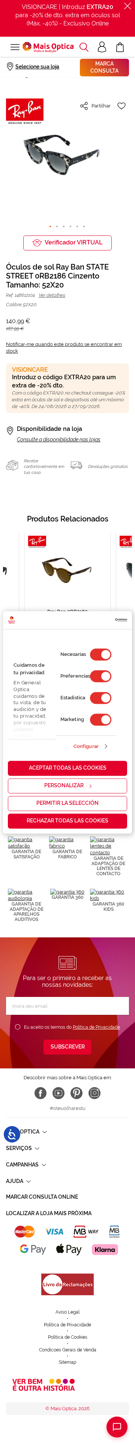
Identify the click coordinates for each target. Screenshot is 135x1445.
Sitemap (67, 1362)
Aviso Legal (68, 1312)
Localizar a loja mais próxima (49, 1213)
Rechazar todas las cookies (67, 821)
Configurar (86, 746)
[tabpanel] (67, 590)
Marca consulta (104, 67)
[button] (84, 47)
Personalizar (64, 786)
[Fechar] (127, 6)
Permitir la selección (67, 803)
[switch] (100, 676)
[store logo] (48, 47)
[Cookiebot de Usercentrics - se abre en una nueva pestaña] (95, 620)
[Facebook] (41, 1093)
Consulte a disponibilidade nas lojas (58, 439)
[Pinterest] (77, 1093)
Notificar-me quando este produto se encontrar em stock (64, 347)
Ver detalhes (52, 295)
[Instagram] (95, 1093)
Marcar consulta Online (42, 1197)
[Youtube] (59, 1093)
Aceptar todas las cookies (67, 768)
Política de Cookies (67, 1337)
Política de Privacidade (96, 1027)
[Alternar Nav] (14, 47)
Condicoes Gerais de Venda (67, 1350)
